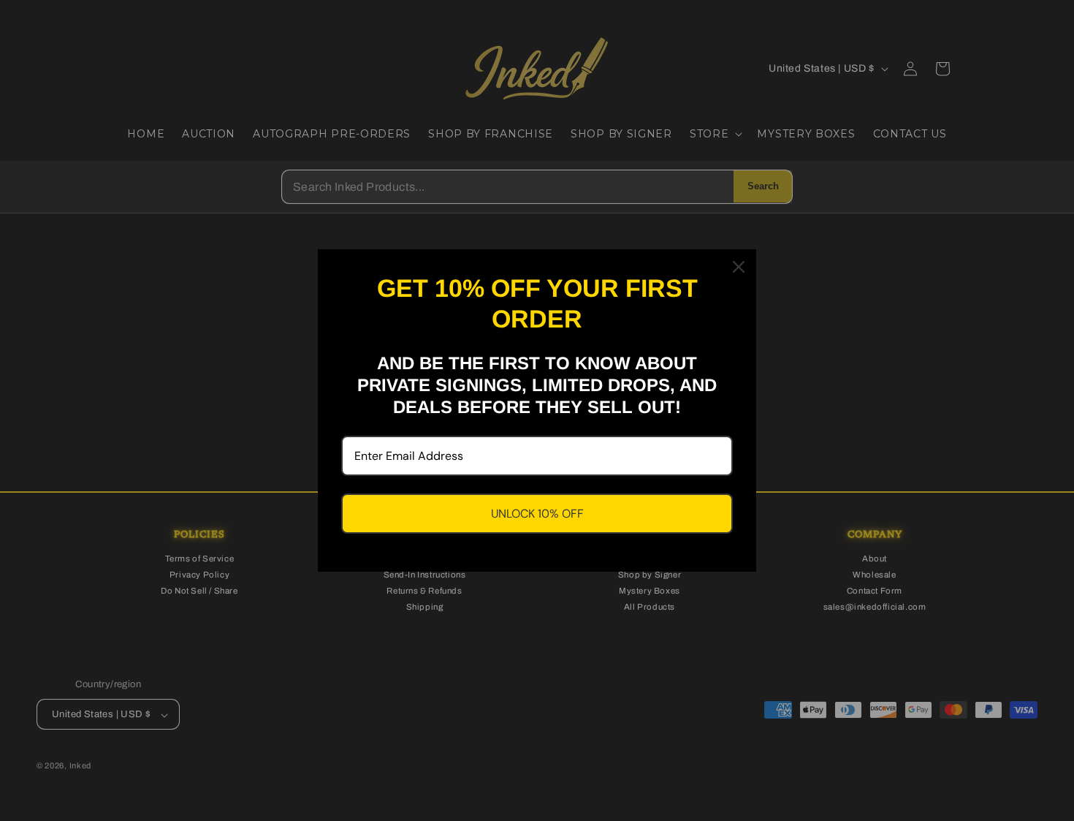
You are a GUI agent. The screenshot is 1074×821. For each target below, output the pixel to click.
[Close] (738, 266)
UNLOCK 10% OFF (537, 513)
